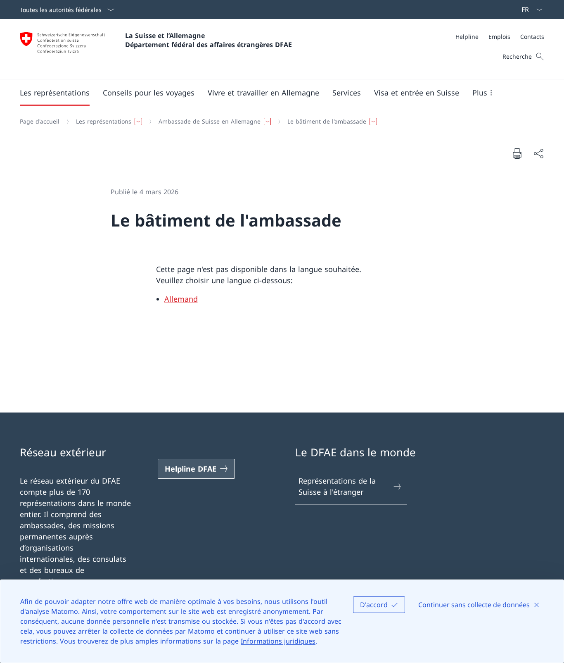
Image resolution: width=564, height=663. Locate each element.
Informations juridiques (278, 641)
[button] (54, 92)
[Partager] (538, 153)
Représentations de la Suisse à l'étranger (337, 486)
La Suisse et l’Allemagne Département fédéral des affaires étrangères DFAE (208, 40)
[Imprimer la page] (517, 153)
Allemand (181, 299)
